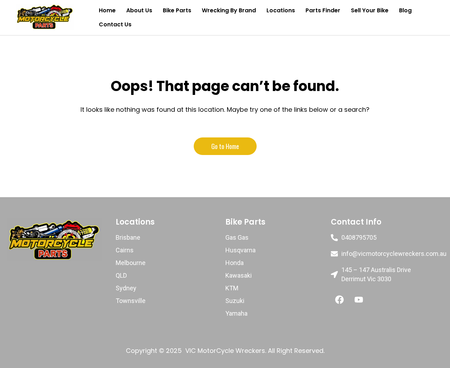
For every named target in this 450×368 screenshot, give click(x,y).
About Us (139, 10)
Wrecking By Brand (229, 10)
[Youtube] (359, 299)
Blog (405, 10)
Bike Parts (177, 10)
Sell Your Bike (369, 10)
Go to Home (225, 146)
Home (107, 10)
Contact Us (115, 24)
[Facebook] (339, 299)
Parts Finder (323, 10)
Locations (280, 10)
